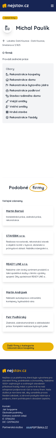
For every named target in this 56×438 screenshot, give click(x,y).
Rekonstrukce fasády (23, 117)
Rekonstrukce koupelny (25, 74)
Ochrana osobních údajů (14, 415)
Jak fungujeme (9, 409)
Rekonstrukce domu (23, 79)
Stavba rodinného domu (25, 96)
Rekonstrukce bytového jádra (29, 85)
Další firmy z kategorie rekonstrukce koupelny (20, 346)
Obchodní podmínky (12, 412)
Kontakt (6, 406)
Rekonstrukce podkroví (25, 90)
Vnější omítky (18, 101)
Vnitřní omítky (18, 106)
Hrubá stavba (18, 112)
